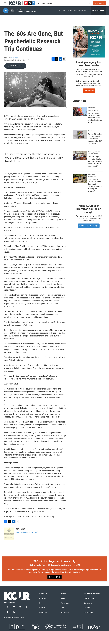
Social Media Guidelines (92, 593)
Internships (65, 612)
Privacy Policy (88, 612)
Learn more (89, 90)
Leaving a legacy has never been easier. (88, 64)
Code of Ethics (89, 598)
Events (63, 593)
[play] (6, 10)
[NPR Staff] (9, 534)
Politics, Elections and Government (94, 152)
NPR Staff (14, 58)
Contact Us (65, 603)
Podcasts (42, 608)
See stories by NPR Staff (27, 532)
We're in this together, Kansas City (54, 561)
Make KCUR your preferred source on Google (88, 209)
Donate (100, 3)
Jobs (63, 608)
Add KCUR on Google (88, 225)
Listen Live (42, 598)
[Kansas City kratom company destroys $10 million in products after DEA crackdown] (80, 134)
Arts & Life (91, 107)
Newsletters (43, 612)
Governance (88, 603)
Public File (87, 608)
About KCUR (43, 593)
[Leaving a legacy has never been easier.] (89, 41)
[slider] (15, 10)
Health (90, 131)
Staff (63, 598)
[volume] (12, 10)
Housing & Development (92, 175)
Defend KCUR (54, 577)
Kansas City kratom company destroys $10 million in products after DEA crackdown (95, 138)
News (40, 603)
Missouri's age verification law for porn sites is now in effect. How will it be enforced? (95, 161)
